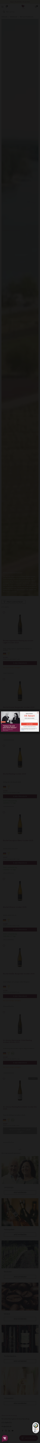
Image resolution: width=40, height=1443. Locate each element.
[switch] (35, 1431)
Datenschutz (22, 729)
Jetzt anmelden (29, 724)
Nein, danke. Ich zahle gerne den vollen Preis (29, 726)
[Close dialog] (38, 713)
